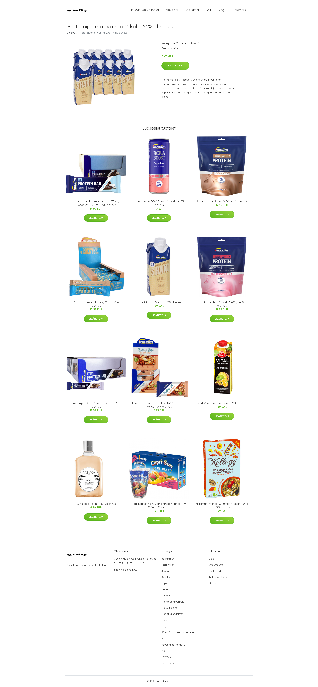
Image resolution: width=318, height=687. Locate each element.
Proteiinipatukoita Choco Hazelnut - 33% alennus (96, 404)
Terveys (166, 656)
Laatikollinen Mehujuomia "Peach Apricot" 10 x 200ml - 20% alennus (159, 505)
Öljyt (164, 626)
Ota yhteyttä (216, 564)
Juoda (165, 570)
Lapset (165, 583)
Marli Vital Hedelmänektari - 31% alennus (222, 403)
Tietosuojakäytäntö (220, 577)
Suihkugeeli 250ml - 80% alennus (96, 503)
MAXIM (195, 43)
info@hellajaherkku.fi (126, 569)
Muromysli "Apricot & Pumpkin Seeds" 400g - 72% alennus (222, 505)
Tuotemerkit (239, 10)
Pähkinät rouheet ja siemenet (178, 632)
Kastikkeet (192, 10)
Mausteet (172, 10)
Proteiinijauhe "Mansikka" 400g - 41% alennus (222, 304)
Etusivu (71, 32)
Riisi (163, 650)
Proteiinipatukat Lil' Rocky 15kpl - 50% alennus (96, 304)
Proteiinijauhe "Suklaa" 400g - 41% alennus (221, 201)
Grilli (208, 10)
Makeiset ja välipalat (144, 10)
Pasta (164, 638)
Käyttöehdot (216, 570)
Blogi (221, 10)
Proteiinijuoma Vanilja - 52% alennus (159, 302)
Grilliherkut (167, 564)
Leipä (164, 589)
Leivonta (166, 595)
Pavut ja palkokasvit (173, 644)
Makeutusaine (169, 607)
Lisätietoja (175, 65)
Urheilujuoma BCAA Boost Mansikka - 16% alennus (159, 203)
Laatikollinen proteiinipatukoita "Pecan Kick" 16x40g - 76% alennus (159, 404)
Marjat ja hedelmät (172, 613)
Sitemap (213, 583)
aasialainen (167, 558)
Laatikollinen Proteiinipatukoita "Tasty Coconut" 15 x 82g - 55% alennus (96, 203)
